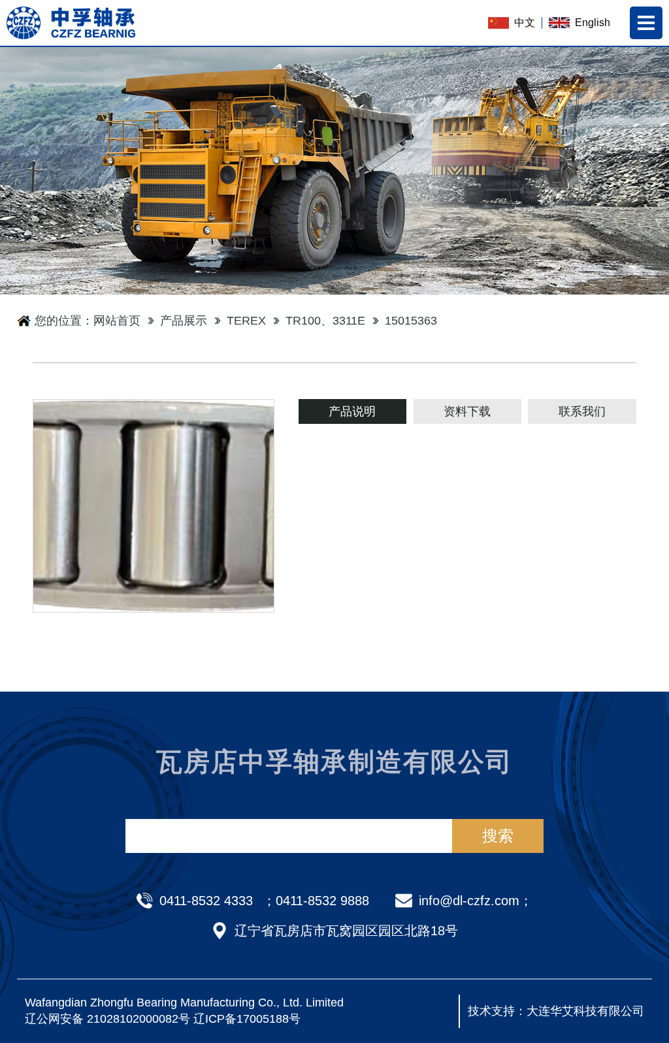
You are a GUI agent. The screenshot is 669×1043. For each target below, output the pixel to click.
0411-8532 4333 (206, 900)
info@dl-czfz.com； (475, 900)
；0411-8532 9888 (316, 900)
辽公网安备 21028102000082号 (107, 1018)
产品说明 (352, 411)
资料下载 (467, 411)
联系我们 (582, 411)
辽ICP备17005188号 (247, 1018)
